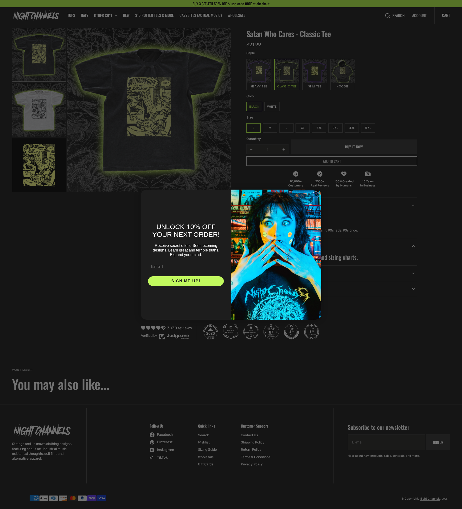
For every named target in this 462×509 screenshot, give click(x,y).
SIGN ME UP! (185, 281)
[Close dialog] (316, 195)
